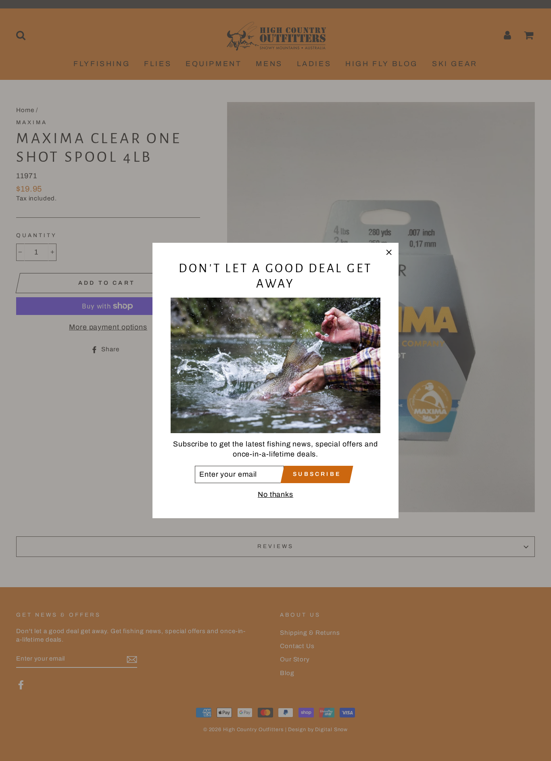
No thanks (275, 494)
